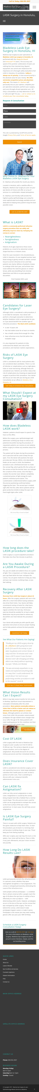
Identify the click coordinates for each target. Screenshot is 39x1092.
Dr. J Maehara (11, 646)
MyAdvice (24, 1089)
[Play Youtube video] (19, 410)
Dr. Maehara (22, 82)
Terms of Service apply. (28, 135)
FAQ (4, 979)
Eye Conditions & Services (10, 969)
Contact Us (6, 982)
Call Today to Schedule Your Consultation (19, 386)
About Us (5, 962)
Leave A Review (7, 966)
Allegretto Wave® (22, 59)
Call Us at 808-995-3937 (19, 212)
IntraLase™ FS (10, 62)
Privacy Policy (12, 135)
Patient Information (9, 975)
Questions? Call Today (19, 633)
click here (30, 932)
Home (5, 959)
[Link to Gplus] (34, 1089)
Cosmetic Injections (8, 972)
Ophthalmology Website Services (11, 1089)
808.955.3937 (20, 932)
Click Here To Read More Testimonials (19, 685)
